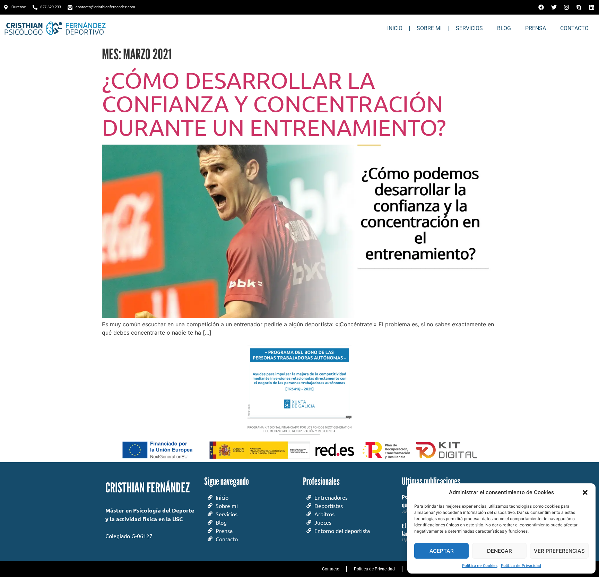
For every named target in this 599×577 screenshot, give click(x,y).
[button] (585, 492)
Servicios (469, 28)
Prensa (535, 28)
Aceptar (441, 551)
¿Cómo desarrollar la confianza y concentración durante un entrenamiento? (274, 103)
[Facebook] (541, 7)
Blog (504, 28)
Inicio (394, 28)
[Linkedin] (592, 7)
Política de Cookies (479, 565)
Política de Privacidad (521, 565)
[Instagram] (566, 7)
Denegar (499, 551)
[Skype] (579, 7)
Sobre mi (429, 28)
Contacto (574, 28)
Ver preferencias (559, 551)
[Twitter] (553, 7)
